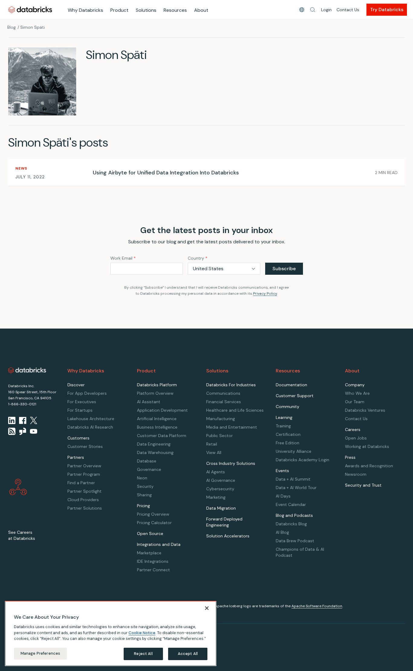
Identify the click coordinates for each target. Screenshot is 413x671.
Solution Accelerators (227, 536)
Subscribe (284, 268)
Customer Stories (85, 446)
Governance (149, 469)
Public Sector (219, 435)
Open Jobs (356, 438)
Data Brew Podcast (295, 540)
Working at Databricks (367, 446)
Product (119, 10)
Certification (288, 434)
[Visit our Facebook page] (22, 420)
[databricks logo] (27, 370)
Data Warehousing (155, 452)
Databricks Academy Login (302, 459)
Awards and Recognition (369, 465)
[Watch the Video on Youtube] (33, 431)
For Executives (81, 401)
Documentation (291, 384)
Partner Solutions (84, 508)
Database (146, 461)
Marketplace (149, 553)
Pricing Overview (153, 514)
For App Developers (87, 393)
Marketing (216, 497)
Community (287, 406)
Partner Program (83, 474)
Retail (211, 444)
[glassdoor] (22, 431)
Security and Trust (363, 485)
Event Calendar (291, 504)
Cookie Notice (141, 632)
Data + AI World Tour (296, 487)
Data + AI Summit (293, 479)
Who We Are (357, 393)
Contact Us (348, 9)
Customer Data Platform (161, 435)
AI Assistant (148, 401)
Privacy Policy (265, 293)
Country (197, 258)
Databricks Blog (291, 524)
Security (145, 486)
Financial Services (223, 401)
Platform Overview (155, 393)
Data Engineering (154, 444)
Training (283, 426)
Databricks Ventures (365, 410)
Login (326, 9)
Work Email (123, 258)
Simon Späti (32, 27)
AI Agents (215, 472)
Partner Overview (84, 465)
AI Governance (220, 480)
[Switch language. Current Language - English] (301, 9)
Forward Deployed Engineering (224, 522)
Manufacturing (220, 418)
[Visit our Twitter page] (33, 420)
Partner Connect (153, 569)
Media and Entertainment (231, 427)
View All (213, 452)
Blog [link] (11, 27)
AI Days (283, 496)
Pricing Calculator (154, 522)
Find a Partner (81, 482)
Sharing (144, 495)
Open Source (150, 533)
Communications (223, 393)
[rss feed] (11, 431)
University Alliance (293, 451)
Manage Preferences (40, 653)
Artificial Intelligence (157, 418)
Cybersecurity (220, 488)
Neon (142, 478)
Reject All (143, 653)
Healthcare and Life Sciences (235, 410)
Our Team (354, 401)
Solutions (146, 10)
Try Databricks (386, 9)
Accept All (188, 653)
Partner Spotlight (84, 491)
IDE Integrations (152, 561)
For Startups (80, 410)
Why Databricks (85, 10)
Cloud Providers (83, 499)
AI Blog (282, 532)
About (201, 10)
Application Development (162, 410)
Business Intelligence (157, 427)
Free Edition (287, 443)
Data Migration (221, 508)
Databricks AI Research (90, 427)
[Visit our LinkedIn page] (11, 420)
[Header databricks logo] (30, 9)
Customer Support (295, 395)
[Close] (206, 608)
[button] (312, 9)
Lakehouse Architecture (90, 418)
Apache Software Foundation (316, 606)
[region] (110, 633)
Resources (175, 10)
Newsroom (355, 474)
